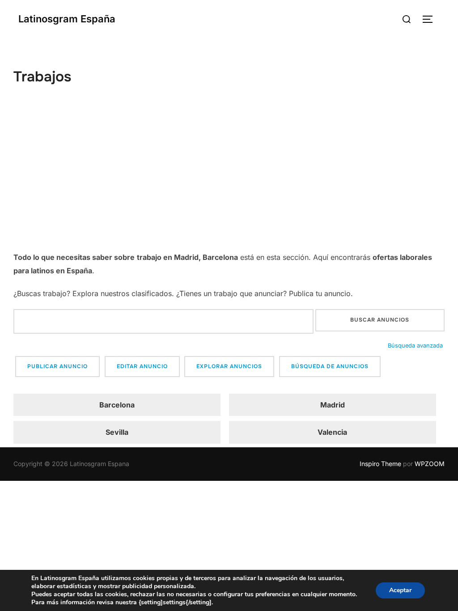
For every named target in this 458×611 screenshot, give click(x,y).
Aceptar (400, 590)
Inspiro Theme (380, 463)
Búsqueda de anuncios (330, 366)
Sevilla (117, 432)
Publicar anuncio (57, 366)
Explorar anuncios (229, 366)
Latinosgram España (66, 19)
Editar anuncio (142, 366)
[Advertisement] (229, 183)
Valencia (332, 432)
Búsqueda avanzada (415, 345)
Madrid (332, 404)
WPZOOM (430, 463)
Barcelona (117, 404)
